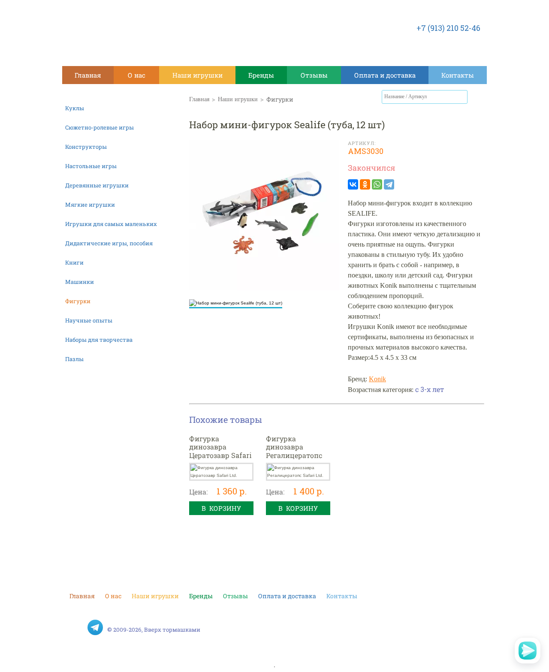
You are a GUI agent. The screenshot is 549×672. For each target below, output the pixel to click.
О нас (136, 75)
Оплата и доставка (385, 75)
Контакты (457, 75)
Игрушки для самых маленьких (111, 224)
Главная (88, 75)
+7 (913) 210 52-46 (448, 28)
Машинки (79, 282)
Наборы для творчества (99, 340)
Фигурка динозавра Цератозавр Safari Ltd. (220, 451)
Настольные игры (91, 166)
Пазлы (74, 359)
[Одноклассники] (365, 184)
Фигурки (77, 301)
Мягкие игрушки (90, 204)
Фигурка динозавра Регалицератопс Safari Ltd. (294, 451)
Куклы (74, 108)
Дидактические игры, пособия (109, 243)
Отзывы (314, 75)
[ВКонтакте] (353, 184)
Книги (74, 262)
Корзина (478, 98)
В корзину (221, 508)
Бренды (261, 75)
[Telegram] (389, 184)
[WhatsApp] (377, 184)
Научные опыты (88, 320)
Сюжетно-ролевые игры (99, 127)
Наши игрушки (197, 75)
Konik (377, 379)
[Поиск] (461, 96)
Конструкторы (86, 147)
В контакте (77, 627)
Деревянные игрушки (97, 185)
